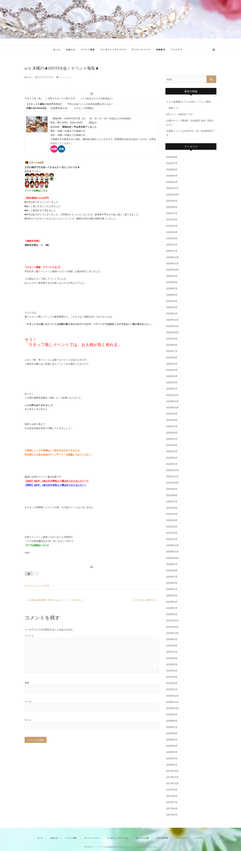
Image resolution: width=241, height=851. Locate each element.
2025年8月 (171, 207)
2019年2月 (171, 683)
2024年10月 (172, 269)
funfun (29, 77)
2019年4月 (171, 670)
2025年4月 (171, 232)
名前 (27, 682)
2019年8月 (171, 645)
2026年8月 (171, 157)
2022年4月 (171, 445)
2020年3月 (171, 601)
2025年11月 (172, 188)
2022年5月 (171, 438)
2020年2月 (171, 608)
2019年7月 (171, 651)
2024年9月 (171, 275)
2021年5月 (171, 514)
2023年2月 (171, 382)
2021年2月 (171, 532)
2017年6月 (171, 808)
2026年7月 (171, 163)
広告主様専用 (162, 838)
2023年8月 (171, 344)
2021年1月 (171, 539)
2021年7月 (171, 501)
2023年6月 (171, 357)
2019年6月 (171, 658)
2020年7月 (171, 576)
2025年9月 (171, 200)
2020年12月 (172, 545)
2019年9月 (171, 639)
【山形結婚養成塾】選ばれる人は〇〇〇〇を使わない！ (55, 600)
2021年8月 (171, 495)
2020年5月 (171, 589)
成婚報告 (161, 49)
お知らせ (70, 49)
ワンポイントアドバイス (113, 49)
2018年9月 (171, 714)
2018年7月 (171, 727)
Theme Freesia (125, 846)
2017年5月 (171, 814)
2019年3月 (171, 676)
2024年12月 (172, 257)
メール (28, 701)
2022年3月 (171, 451)
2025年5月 (171, 225)
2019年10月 (172, 633)
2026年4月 (171, 175)
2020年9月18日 (45, 77)
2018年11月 (172, 702)
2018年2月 (171, 758)
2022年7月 (171, 426)
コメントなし (65, 77)
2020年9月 (171, 564)
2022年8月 (171, 420)
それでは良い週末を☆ (146, 600)
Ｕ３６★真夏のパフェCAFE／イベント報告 (188, 101)
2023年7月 (171, 351)
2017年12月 (172, 770)
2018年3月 (171, 752)
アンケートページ (141, 49)
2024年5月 (171, 288)
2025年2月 (171, 244)
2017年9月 (171, 789)
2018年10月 (172, 708)
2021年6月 (171, 507)
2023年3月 (171, 376)
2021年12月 (172, 470)
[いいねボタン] (29, 573)
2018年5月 (171, 739)
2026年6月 (171, 169)
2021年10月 (172, 482)
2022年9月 (171, 413)
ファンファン (181, 838)
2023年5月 (171, 363)
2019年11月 (172, 626)
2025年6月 (171, 219)
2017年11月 (172, 777)
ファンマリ (177, 49)
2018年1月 (171, 764)
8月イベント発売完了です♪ (180, 114)
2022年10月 (172, 407)
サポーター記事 (142, 838)
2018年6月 (171, 733)
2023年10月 (172, 332)
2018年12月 (172, 695)
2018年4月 (171, 745)
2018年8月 (171, 720)
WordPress (151, 846)
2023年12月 (172, 319)
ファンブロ (35, 47)
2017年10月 (172, 783)
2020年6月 (171, 582)
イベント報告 (88, 49)
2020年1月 (171, 614)
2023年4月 (171, 369)
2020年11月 (172, 551)
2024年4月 (171, 294)
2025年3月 (171, 238)
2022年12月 (172, 395)
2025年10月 (172, 194)
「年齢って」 (173, 107)
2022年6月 (171, 432)
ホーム (56, 49)
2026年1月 (171, 181)
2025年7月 (171, 213)
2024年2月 (171, 307)
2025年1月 (171, 250)
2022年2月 (171, 457)
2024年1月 (171, 313)
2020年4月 (171, 595)
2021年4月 (171, 520)
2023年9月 (171, 338)
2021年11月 (172, 476)
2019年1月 (171, 689)
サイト (28, 720)
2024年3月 (171, 301)
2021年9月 (171, 488)
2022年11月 (172, 401)
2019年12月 (172, 620)
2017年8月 (171, 796)
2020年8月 (171, 570)
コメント (29, 635)
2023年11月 (172, 326)
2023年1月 (171, 388)
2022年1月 (171, 463)
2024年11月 (172, 263)
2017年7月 (171, 802)
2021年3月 (171, 526)
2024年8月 (171, 282)
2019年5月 (171, 664)
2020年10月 (172, 558)
